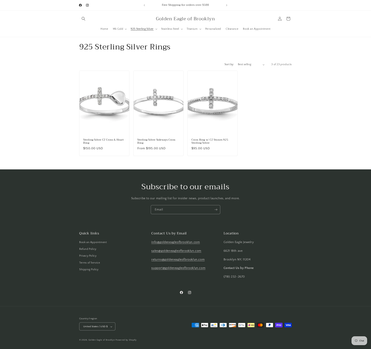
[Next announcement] (226, 5)
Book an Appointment (93, 242)
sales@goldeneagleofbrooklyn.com (176, 251)
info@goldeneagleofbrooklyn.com (175, 242)
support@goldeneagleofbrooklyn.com (178, 268)
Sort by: (229, 64)
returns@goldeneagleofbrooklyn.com (178, 259)
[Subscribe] (216, 209)
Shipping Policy (89, 269)
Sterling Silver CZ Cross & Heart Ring (103, 141)
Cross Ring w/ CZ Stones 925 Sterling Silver (209, 141)
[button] (83, 18)
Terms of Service (89, 262)
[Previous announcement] (144, 5)
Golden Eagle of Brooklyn (101, 340)
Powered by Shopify (126, 340)
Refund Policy (87, 249)
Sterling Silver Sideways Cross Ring (156, 141)
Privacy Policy (87, 256)
